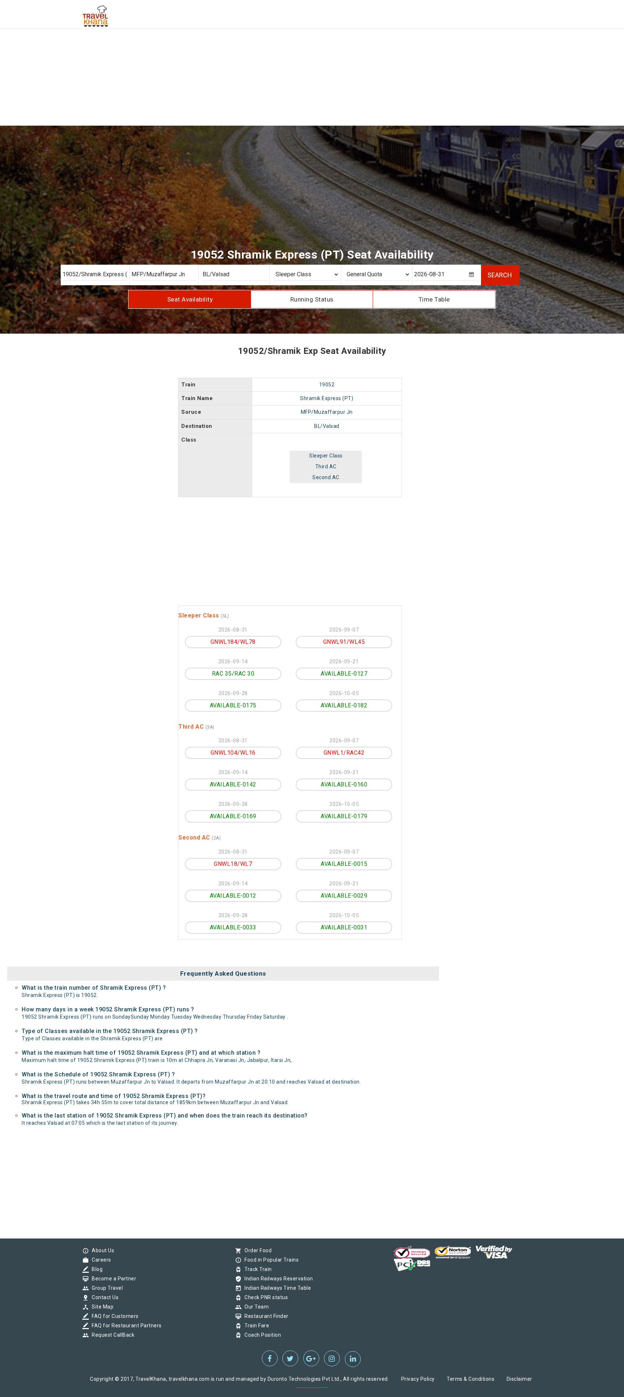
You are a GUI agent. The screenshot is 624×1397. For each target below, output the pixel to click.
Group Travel (105, 1288)
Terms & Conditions (470, 1379)
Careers (99, 1260)
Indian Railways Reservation (277, 1278)
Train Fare (255, 1325)
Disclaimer (519, 1379)
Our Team (255, 1307)
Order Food (256, 1250)
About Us (101, 1250)
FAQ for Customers (113, 1316)
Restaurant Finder (265, 1316)
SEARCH (500, 275)
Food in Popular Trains (270, 1260)
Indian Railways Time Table (276, 1288)
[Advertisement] (216, 50)
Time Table (434, 299)
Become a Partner (112, 1278)
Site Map (100, 1307)
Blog (95, 1269)
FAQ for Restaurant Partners (125, 1325)
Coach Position (261, 1335)
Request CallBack (111, 1335)
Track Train (256, 1269)
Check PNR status (264, 1297)
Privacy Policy (418, 1379)
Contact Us (103, 1297)
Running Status (312, 299)
